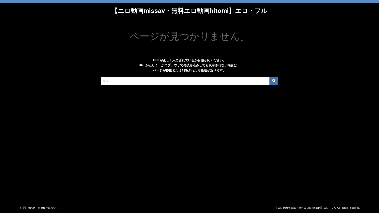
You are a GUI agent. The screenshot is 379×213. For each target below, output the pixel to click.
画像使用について (48, 207)
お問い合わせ (27, 207)
